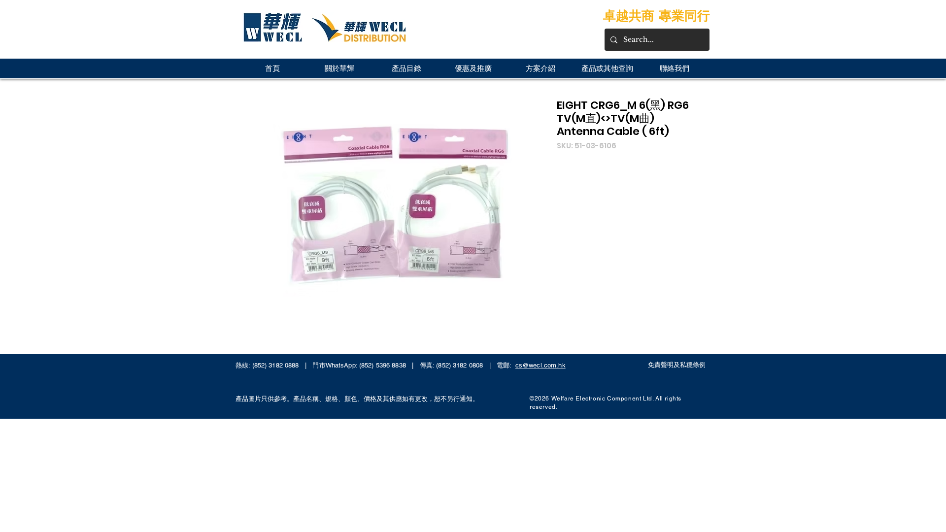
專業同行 (684, 15)
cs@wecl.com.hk (540, 365)
